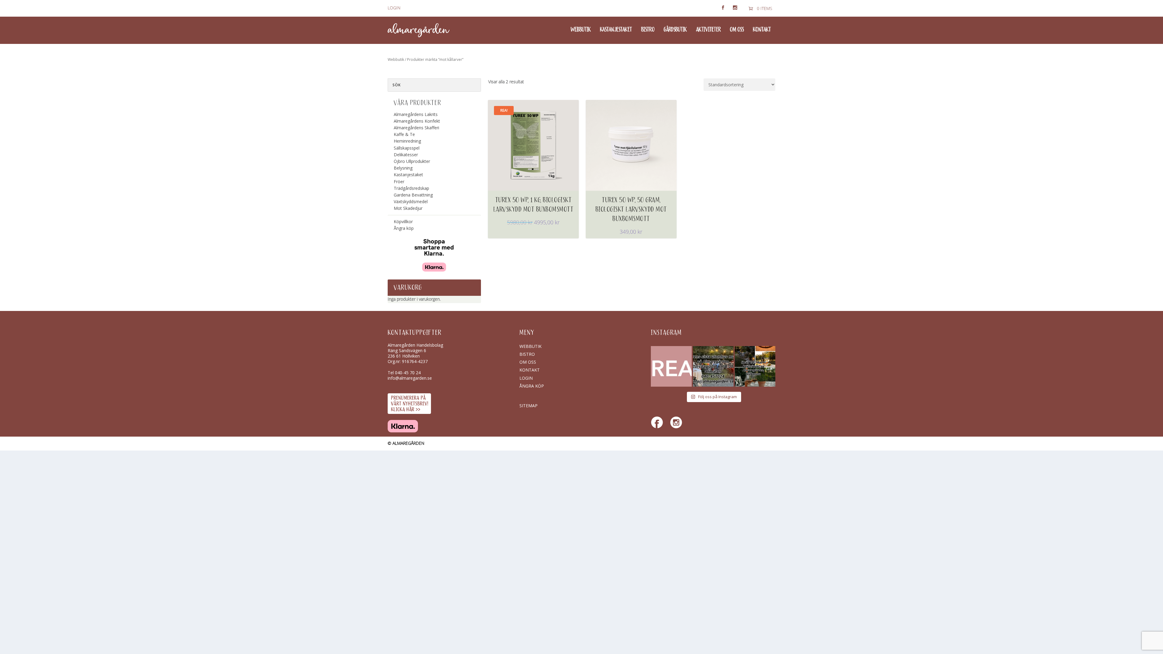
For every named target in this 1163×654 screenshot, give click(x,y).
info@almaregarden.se (410, 378)
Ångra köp (404, 228)
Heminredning (407, 141)
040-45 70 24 (408, 372)
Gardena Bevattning (413, 195)
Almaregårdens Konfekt (417, 121)
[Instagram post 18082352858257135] (713, 366)
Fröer (399, 181)
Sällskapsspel (406, 148)
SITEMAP (528, 405)
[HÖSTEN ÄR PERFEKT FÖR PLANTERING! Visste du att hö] (671, 366)
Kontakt (762, 30)
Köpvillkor (403, 221)
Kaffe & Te (404, 134)
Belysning (403, 168)
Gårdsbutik (675, 30)
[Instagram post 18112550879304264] (755, 366)
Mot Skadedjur (408, 208)
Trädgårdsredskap (411, 188)
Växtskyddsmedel (411, 201)
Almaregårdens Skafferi (416, 127)
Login (394, 8)
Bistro (647, 30)
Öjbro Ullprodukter (412, 161)
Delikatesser (406, 154)
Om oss (737, 30)
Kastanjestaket (616, 30)
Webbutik (581, 30)
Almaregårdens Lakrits (416, 114)
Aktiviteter (708, 30)
